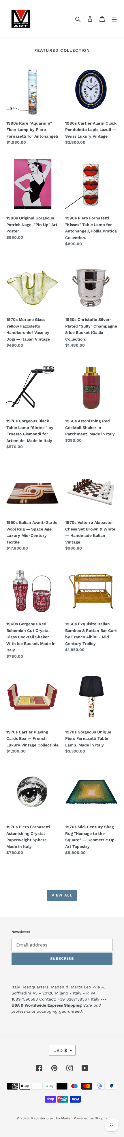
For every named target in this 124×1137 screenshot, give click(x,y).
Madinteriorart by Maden (51, 1118)
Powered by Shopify (91, 1118)
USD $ (60, 1050)
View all (62, 895)
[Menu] (114, 19)
